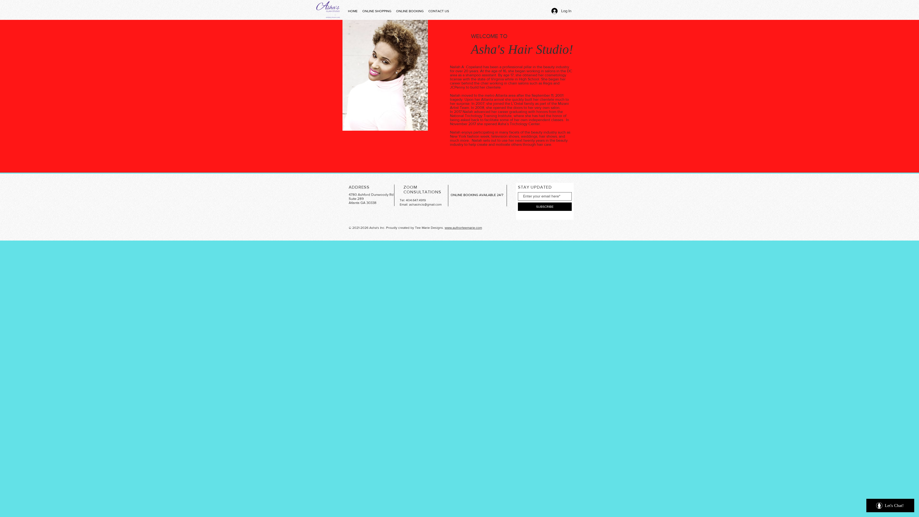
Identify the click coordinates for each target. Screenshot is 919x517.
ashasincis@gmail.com (425, 204)
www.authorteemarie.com (463, 228)
